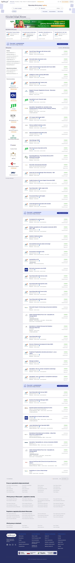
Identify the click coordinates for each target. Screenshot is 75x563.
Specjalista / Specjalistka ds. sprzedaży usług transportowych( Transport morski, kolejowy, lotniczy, (42, 107)
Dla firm (71, 1)
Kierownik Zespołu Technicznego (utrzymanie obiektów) (43, 307)
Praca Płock (40, 525)
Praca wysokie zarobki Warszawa (28, 515)
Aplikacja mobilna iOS (49, 546)
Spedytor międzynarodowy (36, 236)
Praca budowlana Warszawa (27, 516)
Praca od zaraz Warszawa (11, 518)
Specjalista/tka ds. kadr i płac (61, 32)
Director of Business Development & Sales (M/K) (41, 344)
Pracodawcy (17, 1)
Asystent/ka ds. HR (34, 259)
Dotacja (59, 546)
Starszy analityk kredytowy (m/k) (37, 125)
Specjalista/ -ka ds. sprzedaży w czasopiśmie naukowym (43, 376)
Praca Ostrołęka (56, 527)
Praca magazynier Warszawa (27, 500)
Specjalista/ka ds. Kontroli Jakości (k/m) (39, 416)
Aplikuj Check (60, 542)
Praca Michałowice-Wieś (42, 488)
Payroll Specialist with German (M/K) (38, 392)
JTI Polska (31, 100)
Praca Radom (24, 525)
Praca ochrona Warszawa (58, 516)
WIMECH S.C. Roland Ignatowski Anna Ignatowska (37, 409)
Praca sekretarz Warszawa (58, 503)
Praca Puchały (25, 491)
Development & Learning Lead (36, 219)
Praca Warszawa (9, 525)
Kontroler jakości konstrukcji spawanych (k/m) (40, 407)
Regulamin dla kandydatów (24, 544)
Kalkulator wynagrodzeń (31, 1)
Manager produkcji (34, 361)
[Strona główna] (5, 2)
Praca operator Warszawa (43, 506)
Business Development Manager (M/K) (38, 400)
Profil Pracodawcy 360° (36, 538)
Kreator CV (25, 1)
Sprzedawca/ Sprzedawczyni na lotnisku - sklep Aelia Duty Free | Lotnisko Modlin (42, 433)
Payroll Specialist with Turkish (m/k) (38, 82)
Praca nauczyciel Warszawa (43, 498)
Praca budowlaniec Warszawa (59, 500)
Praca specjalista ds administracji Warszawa (44, 501)
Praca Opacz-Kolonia (57, 485)
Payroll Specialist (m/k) (35, 336)
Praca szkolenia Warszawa (27, 513)
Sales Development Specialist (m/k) (38, 132)
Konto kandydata (65, 1)
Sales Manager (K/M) (34, 140)
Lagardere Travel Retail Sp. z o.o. (35, 435)
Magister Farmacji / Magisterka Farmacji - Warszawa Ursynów (42, 91)
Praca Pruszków (9, 527)
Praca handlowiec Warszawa (27, 506)
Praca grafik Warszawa (57, 498)
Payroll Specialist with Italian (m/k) (37, 299)
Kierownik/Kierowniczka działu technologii (39, 243)
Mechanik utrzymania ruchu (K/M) (37, 268)
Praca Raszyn (40, 487)
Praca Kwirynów (41, 490)
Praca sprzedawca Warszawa (27, 505)
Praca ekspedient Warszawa (11, 505)
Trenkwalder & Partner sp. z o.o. (34, 126)
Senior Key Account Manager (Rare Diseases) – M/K (42, 172)
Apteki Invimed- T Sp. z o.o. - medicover (36, 93)
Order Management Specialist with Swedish (40, 203)
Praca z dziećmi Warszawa (58, 515)
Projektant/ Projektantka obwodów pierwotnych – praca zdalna (43, 352)
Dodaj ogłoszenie (41, 1)
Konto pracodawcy (35, 540)
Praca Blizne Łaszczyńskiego (12, 485)
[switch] (62, 44)
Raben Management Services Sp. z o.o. (36, 464)
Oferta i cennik (34, 536)
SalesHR (30, 308)
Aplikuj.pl (7, 15)
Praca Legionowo (25, 527)
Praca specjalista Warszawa (11, 498)
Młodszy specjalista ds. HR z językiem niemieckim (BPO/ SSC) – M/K (43, 227)
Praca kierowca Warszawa (43, 503)
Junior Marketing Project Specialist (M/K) (39, 425)
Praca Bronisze (40, 491)
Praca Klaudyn (25, 490)
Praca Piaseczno (41, 527)
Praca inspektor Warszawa (11, 500)
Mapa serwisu (60, 548)
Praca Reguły (55, 491)
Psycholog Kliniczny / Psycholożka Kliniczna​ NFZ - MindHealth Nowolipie (41, 156)
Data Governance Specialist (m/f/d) (38, 148)
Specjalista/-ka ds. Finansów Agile (37, 99)
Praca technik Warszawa (58, 506)
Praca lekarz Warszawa (10, 503)
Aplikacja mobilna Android (49, 544)
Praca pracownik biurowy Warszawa (13, 506)
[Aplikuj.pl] (11, 535)
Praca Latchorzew (25, 488)
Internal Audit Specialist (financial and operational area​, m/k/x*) (43, 462)
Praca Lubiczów (41, 485)
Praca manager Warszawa (27, 503)
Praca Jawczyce (9, 490)
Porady (21, 1)
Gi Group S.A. (31, 269)
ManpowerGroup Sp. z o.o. (34, 52)
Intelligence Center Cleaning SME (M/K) (39, 74)
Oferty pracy (12, 1)
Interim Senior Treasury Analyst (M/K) (13, 32)
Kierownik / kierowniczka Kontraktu (38, 164)
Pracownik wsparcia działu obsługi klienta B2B (29, 32)
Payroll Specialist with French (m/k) (38, 291)
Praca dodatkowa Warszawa (43, 515)
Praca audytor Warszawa (27, 498)
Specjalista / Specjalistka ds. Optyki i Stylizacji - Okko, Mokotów (45, 32)
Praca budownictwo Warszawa (28, 518)
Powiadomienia (21, 546)
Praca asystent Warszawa (43, 505)
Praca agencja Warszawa (11, 513)
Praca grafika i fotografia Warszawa (13, 516)
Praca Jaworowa (9, 488)
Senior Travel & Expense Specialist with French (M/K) (42, 66)
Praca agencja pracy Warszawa (59, 513)
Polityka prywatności (62, 540)
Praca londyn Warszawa (42, 516)
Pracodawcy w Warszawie (10, 178)
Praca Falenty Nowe (10, 491)
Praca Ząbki (8, 487)
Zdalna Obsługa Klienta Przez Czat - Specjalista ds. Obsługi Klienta (41, 315)
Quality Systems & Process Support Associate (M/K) (42, 180)
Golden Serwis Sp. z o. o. (33, 109)
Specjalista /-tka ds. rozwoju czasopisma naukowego (42, 368)
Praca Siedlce (56, 525)
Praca (11, 15)
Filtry (15, 11)
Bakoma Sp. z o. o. (32, 443)
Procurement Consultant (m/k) (36, 251)
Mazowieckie (15, 15)
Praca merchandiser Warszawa (59, 505)
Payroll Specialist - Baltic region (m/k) (38, 188)
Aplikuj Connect (61, 544)
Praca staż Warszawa (42, 513)
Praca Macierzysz (56, 487)
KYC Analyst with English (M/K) (37, 117)
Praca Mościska (56, 490)
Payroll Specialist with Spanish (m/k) (38, 283)
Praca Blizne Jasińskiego (26, 485)
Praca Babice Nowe (57, 488)
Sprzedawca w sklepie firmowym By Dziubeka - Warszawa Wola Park (41, 327)
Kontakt (59, 538)
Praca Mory (24, 487)
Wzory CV (47, 538)
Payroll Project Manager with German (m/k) (40, 51)
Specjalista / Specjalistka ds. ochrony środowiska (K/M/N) (43, 442)
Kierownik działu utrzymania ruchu (37, 59)
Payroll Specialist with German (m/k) (38, 276)
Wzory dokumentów (48, 540)
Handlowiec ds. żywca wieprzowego (38, 470)
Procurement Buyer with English (37, 196)
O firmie (59, 536)
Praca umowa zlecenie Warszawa (12, 515)
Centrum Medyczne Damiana (34, 158)
